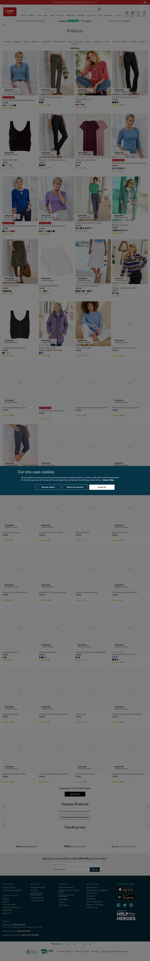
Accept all (102, 487)
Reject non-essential (75, 487)
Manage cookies (48, 487)
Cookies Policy (108, 480)
